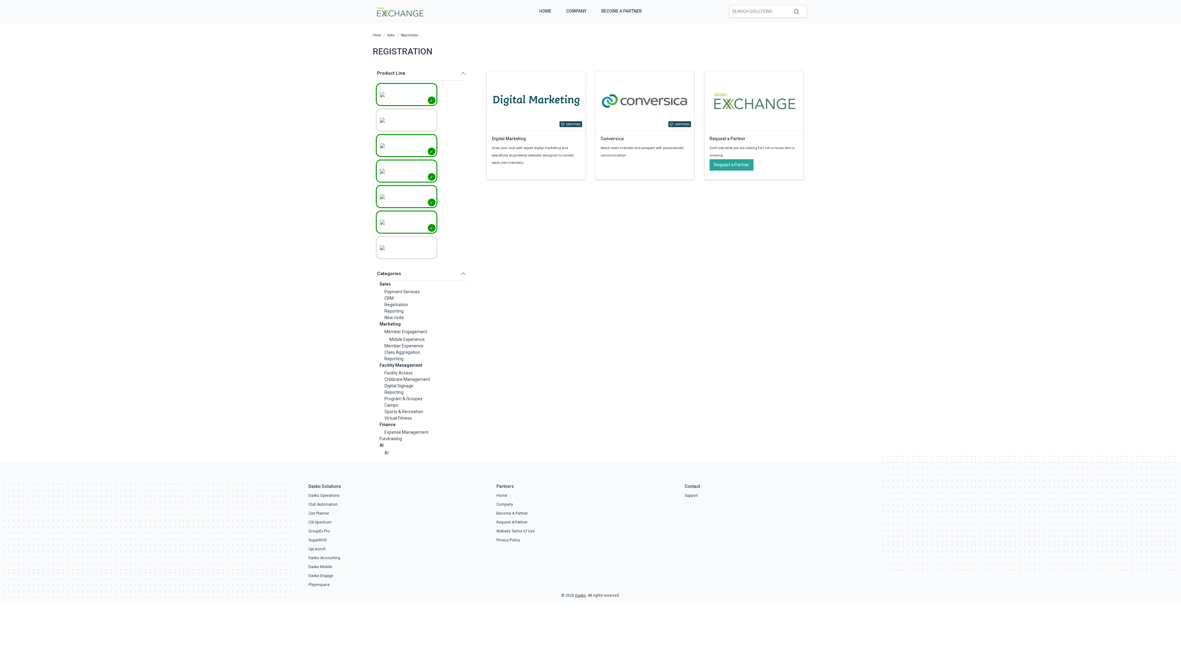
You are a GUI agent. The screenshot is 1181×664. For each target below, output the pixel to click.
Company (576, 11)
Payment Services (402, 291)
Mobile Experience (407, 339)
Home (545, 11)
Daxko (580, 595)
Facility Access (398, 372)
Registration (396, 304)
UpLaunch (317, 549)
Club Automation (323, 504)
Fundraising (391, 438)
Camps (391, 405)
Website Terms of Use (515, 531)
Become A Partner (621, 11)
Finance (388, 424)
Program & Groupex (403, 398)
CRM (389, 298)
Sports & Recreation (403, 411)
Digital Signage (398, 385)
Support (691, 495)
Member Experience (403, 345)
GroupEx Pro (319, 531)
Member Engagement (405, 331)
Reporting (394, 311)
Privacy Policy (508, 540)
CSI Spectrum (320, 522)
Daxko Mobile (320, 567)
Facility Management (401, 365)
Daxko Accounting (324, 558)
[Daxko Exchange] (399, 11)
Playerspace (319, 585)
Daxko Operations (324, 495)
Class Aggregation (402, 352)
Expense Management (406, 432)
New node (394, 317)
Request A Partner (511, 522)
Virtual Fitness (398, 418)
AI (382, 445)
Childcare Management (407, 379)
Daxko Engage (320, 576)
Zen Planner (318, 513)
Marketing (390, 324)
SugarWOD (317, 540)
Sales (385, 284)
